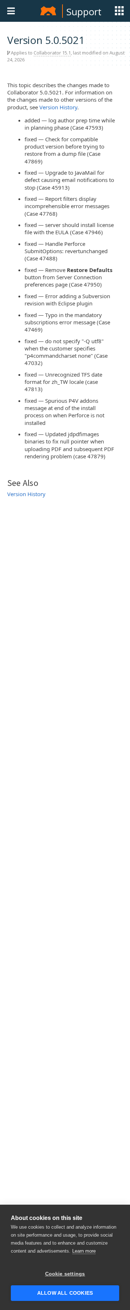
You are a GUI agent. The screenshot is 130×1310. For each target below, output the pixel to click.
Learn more (84, 1251)
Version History (58, 107)
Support (83, 11)
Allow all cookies (65, 1293)
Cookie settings (65, 1274)
